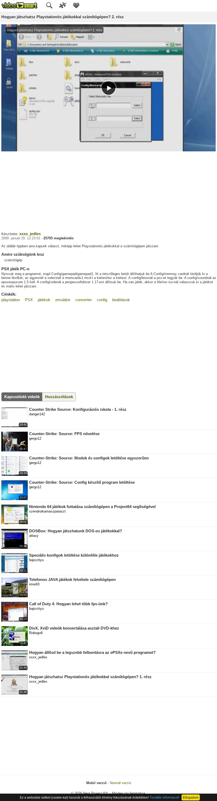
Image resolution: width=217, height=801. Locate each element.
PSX (29, 299)
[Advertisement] (108, 191)
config (102, 299)
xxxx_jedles (30, 233)
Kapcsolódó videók (22, 396)
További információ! (164, 797)
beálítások (121, 299)
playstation (10, 299)
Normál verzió (120, 783)
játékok (44, 299)
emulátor (62, 299)
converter (83, 299)
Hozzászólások (59, 396)
